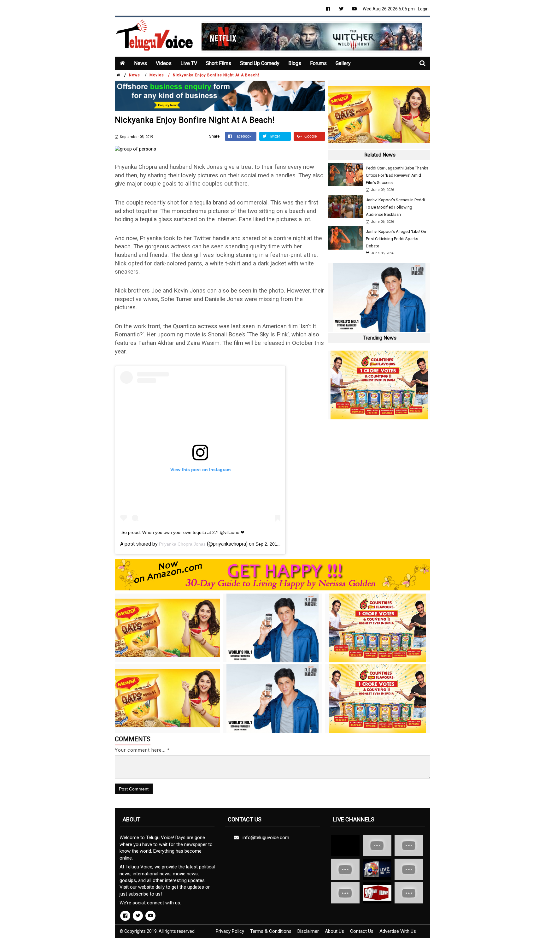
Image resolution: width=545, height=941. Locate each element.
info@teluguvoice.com (264, 837)
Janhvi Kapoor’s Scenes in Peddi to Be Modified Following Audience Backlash (395, 207)
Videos (164, 63)
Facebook (242, 136)
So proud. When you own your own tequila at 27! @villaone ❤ (182, 532)
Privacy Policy (230, 931)
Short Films (218, 63)
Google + (311, 136)
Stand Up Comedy (259, 63)
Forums (318, 63)
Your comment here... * (142, 750)
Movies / (159, 75)
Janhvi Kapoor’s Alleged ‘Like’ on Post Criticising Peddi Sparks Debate (396, 238)
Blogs (294, 63)
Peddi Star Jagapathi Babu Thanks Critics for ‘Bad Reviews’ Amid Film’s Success (397, 175)
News (140, 63)
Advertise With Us (397, 931)
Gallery (343, 63)
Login (423, 8)
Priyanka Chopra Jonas (182, 544)
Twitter (274, 136)
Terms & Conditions (270, 931)
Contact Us (361, 931)
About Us (334, 931)
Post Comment (134, 788)
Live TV (188, 63)
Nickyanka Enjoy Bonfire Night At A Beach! (216, 75)
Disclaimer (308, 931)
